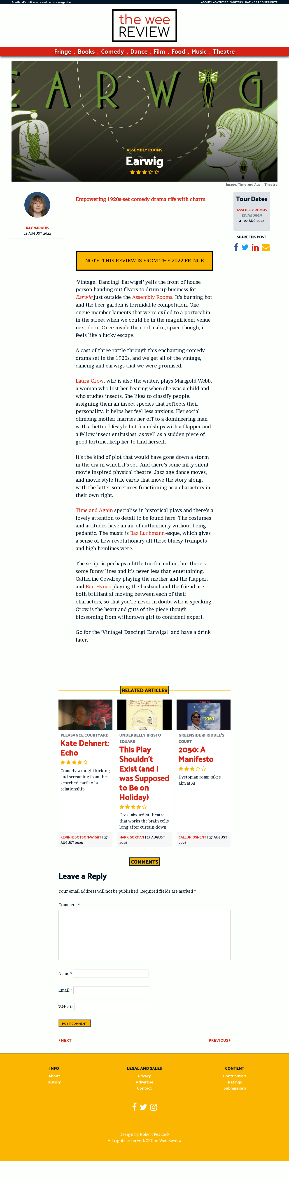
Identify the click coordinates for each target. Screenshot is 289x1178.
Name (65, 973)
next (66, 1040)
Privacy (144, 1075)
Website (66, 1007)
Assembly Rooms (152, 297)
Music (199, 51)
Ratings (235, 1082)
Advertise (144, 1082)
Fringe (62, 51)
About (54, 1075)
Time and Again (94, 510)
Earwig (84, 297)
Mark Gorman (131, 837)
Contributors (235, 1075)
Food (178, 51)
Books (86, 51)
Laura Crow (90, 381)
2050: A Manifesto (196, 754)
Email (65, 990)
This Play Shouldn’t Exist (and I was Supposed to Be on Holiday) (144, 773)
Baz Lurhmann (147, 533)
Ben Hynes (98, 586)
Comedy (112, 51)
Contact (144, 1088)
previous (219, 1040)
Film (159, 51)
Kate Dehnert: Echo (85, 747)
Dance (139, 51)
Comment (69, 904)
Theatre (224, 51)
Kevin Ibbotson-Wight (81, 837)
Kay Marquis (37, 227)
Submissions (235, 1088)
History (54, 1082)
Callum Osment (192, 837)
